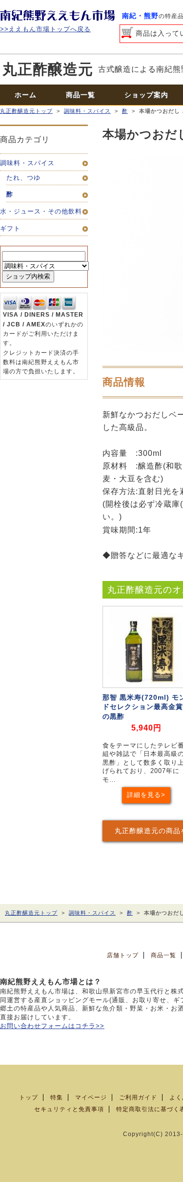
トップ (28, 1097)
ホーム (26, 95)
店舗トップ (123, 955)
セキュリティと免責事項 (69, 1109)
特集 (56, 1097)
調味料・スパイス (87, 111)
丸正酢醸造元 (47, 69)
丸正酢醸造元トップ (26, 111)
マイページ (91, 1097)
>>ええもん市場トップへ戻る (45, 29)
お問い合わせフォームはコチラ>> (52, 1026)
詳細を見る (144, 795)
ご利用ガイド (138, 1097)
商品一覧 (80, 95)
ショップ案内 (146, 95)
